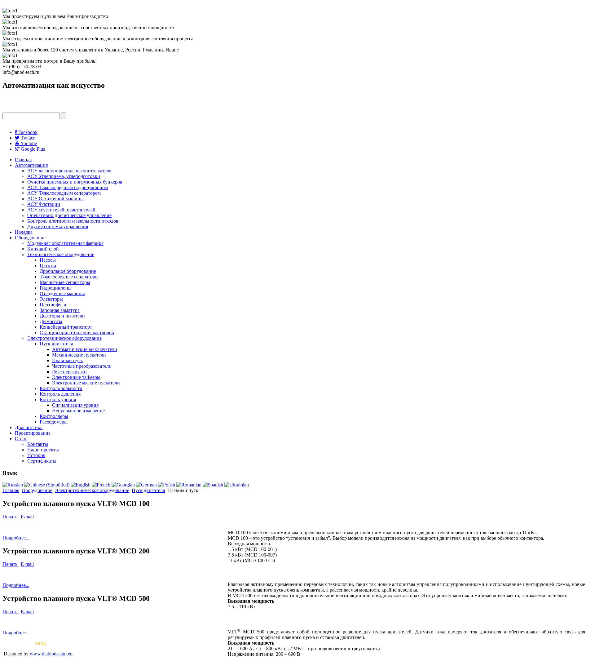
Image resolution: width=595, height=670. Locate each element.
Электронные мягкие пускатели (86, 382)
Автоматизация (31, 165)
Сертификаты (41, 461)
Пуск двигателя (56, 343)
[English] (80, 485)
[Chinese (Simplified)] (46, 485)
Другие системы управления (57, 226)
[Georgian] (123, 485)
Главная (23, 159)
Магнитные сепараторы (65, 282)
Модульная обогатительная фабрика (65, 243)
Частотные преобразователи (82, 366)
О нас (21, 438)
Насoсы (48, 260)
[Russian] (12, 485)
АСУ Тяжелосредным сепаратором (64, 193)
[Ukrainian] (236, 485)
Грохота (48, 265)
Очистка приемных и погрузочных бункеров (74, 181)
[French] (101, 485)
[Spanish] (213, 485)
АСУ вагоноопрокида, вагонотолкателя (69, 170)
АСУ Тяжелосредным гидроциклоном (67, 187)
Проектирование (33, 433)
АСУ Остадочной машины (55, 198)
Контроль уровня (58, 399)
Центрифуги (53, 304)
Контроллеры (54, 416)
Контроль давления (60, 394)
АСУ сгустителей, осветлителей (61, 209)
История (36, 455)
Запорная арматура (60, 310)
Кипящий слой (43, 248)
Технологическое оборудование (60, 254)
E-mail (27, 516)
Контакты (37, 444)
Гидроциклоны (56, 288)
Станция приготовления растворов (77, 332)
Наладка (24, 232)
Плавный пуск (67, 360)
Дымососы (51, 321)
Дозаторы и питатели (62, 315)
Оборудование (30, 237)
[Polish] (166, 485)
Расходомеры (54, 421)
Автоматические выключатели (84, 349)
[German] (146, 485)
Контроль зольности (61, 388)
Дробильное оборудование (68, 271)
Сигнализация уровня (75, 405)
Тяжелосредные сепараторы (69, 276)
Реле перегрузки (69, 371)
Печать (10, 516)
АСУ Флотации (43, 204)
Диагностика (28, 427)
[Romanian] (188, 485)
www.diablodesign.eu (51, 653)
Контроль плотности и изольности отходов (72, 221)
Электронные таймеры (76, 377)
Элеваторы (51, 299)
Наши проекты (43, 449)
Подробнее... (15, 537)
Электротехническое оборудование (64, 338)
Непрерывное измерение (78, 410)
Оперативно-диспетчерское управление (69, 215)
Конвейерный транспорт (66, 327)
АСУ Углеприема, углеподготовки (63, 176)
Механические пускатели (79, 354)
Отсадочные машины (62, 293)
